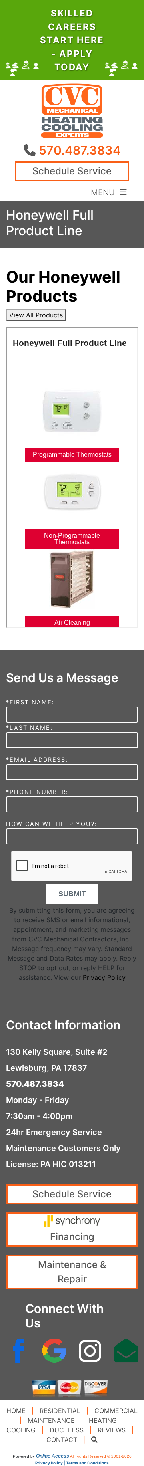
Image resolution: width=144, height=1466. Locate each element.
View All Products (36, 315)
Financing (72, 1236)
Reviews (112, 1430)
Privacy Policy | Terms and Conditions (72, 1462)
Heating (103, 1420)
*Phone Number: (37, 791)
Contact (61, 1440)
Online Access (52, 1456)
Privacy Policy (104, 977)
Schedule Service (72, 171)
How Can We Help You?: (51, 823)
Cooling (21, 1430)
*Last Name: (29, 727)
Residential (60, 1411)
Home (16, 1411)
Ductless (67, 1430)
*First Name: (30, 702)
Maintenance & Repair (72, 1272)
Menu (105, 192)
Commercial (116, 1411)
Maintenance (51, 1420)
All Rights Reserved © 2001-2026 (101, 1456)
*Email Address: (37, 759)
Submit (72, 894)
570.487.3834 (80, 150)
